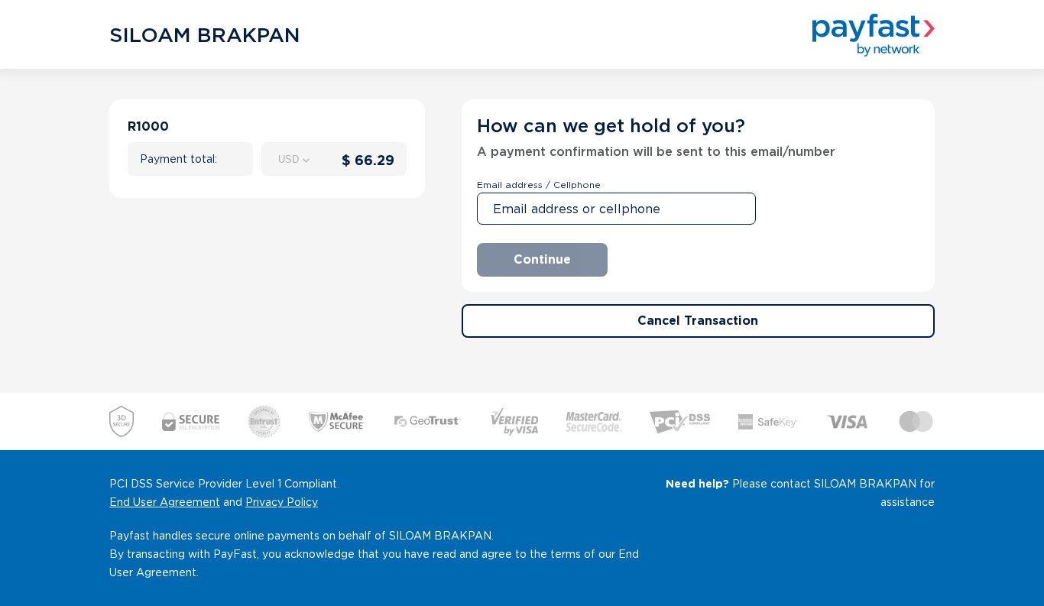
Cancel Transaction (697, 320)
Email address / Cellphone (539, 184)
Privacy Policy (281, 502)
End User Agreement (164, 502)
